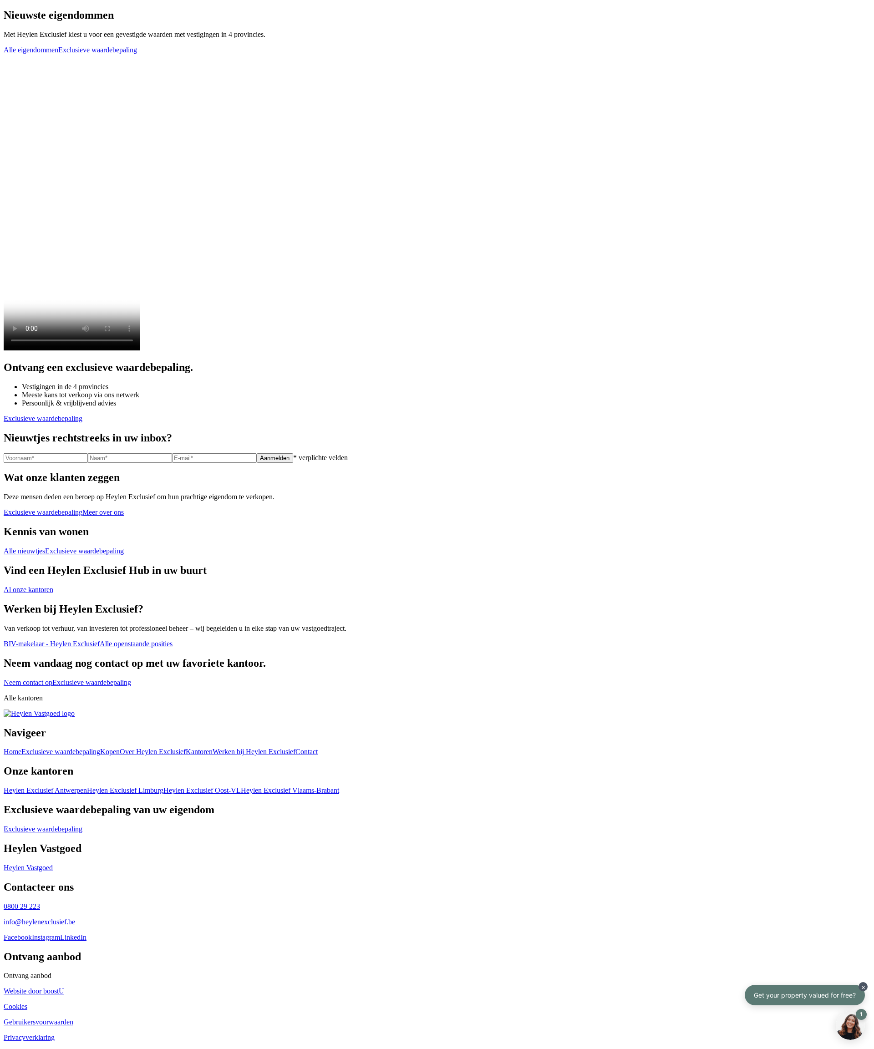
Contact (306, 751)
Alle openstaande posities (136, 644)
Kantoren (199, 751)
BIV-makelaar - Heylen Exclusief (52, 644)
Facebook (18, 937)
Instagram (46, 937)
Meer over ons (103, 512)
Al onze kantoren (28, 589)
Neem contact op (28, 682)
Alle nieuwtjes (24, 551)
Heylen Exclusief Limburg (125, 790)
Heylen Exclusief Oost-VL (202, 790)
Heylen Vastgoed (28, 868)
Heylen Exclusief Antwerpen (45, 790)
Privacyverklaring (29, 1037)
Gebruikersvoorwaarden (38, 1022)
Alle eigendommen (31, 50)
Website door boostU (34, 991)
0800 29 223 (22, 906)
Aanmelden (275, 458)
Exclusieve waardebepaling (97, 50)
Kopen (110, 751)
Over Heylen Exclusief (153, 751)
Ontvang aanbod (27, 975)
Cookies (15, 1006)
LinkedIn (73, 937)
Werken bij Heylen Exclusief (254, 751)
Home (12, 751)
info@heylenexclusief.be (39, 922)
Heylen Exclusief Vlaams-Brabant (290, 790)
